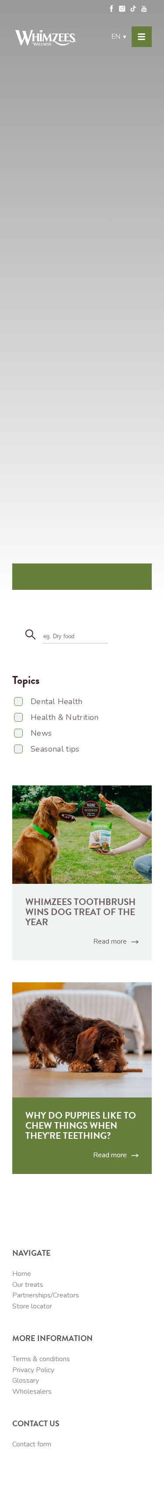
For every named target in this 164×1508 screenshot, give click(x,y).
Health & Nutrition (64, 717)
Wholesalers (32, 1391)
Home (21, 1274)
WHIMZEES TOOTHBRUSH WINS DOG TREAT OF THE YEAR (80, 912)
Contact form (31, 1444)
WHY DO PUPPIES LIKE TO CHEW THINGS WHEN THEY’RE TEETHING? (80, 1125)
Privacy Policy (33, 1370)
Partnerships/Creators (45, 1295)
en (119, 36)
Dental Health (57, 701)
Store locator (32, 1306)
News (41, 733)
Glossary (25, 1380)
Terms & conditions (41, 1359)
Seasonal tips (55, 749)
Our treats (27, 1285)
